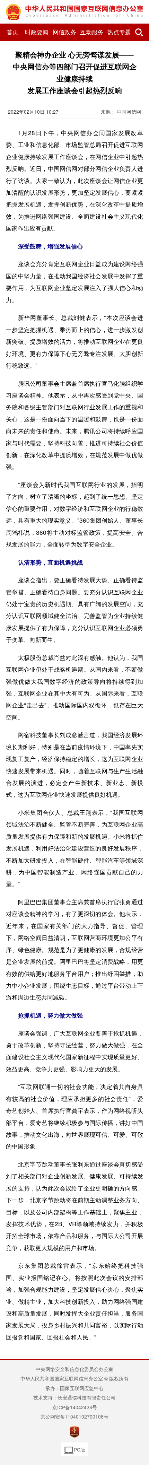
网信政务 (64, 32)
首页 (12, 32)
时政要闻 (37, 32)
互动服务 (92, 32)
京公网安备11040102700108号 (74, 1416)
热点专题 (119, 32)
